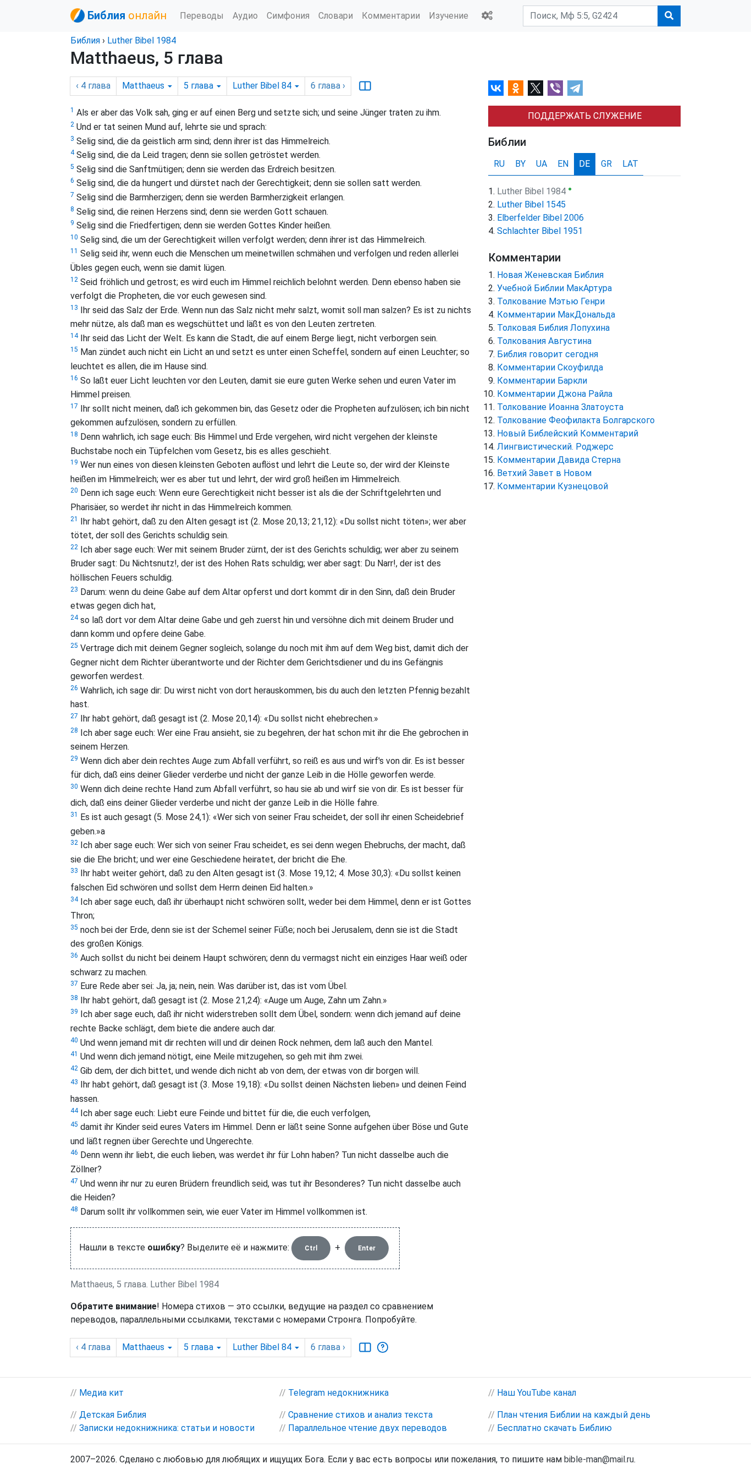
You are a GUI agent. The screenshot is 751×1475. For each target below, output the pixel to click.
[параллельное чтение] (365, 86)
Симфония (288, 15)
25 (74, 645)
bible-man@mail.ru (599, 1459)
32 (74, 842)
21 (74, 519)
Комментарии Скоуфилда (550, 367)
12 (74, 279)
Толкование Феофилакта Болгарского (576, 420)
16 (74, 378)
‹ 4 (93, 85)
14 (74, 336)
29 (74, 758)
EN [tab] (562, 164)
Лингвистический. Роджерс (555, 446)
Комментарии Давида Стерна (559, 460)
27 (74, 716)
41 (74, 1054)
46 (74, 1152)
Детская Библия (112, 1415)
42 (74, 1068)
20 (74, 490)
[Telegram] (575, 88)
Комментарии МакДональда (556, 314)
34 (74, 899)
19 (74, 462)
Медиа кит (101, 1392)
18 (74, 434)
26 (74, 688)
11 (74, 251)
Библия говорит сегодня (547, 354)
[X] (535, 88)
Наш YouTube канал (536, 1392)
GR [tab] (606, 164)
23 (74, 589)
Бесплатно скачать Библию (554, 1428)
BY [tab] (520, 164)
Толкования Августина (544, 341)
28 (74, 730)
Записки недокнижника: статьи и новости (167, 1428)
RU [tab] (499, 164)
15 (74, 349)
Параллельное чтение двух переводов (367, 1428)
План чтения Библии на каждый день (573, 1415)
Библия (85, 40)
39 (74, 1011)
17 (74, 406)
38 (74, 998)
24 (74, 617)
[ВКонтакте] (496, 88)
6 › (328, 85)
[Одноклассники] (515, 88)
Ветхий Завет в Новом (544, 473)
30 (74, 786)
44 (74, 1111)
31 (74, 814)
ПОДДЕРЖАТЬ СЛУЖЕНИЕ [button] (585, 116)
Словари (335, 15)
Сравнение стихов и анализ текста (360, 1415)
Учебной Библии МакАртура (554, 288)
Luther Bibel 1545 (531, 204)
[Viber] (555, 88)
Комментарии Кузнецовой (552, 486)
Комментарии (391, 15)
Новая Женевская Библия (550, 275)
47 (74, 1181)
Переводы (202, 15)
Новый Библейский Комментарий (567, 433)
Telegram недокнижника (338, 1392)
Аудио (245, 15)
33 (74, 871)
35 (74, 927)
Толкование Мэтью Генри (551, 301)
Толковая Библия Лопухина (553, 328)
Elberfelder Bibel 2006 (540, 217)
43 (74, 1082)
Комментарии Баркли (542, 380)
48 (74, 1209)
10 (74, 237)
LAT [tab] (630, 164)
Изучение (448, 15)
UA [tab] (541, 164)
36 (74, 955)
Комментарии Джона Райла (554, 394)
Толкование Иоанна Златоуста (560, 407)
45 (74, 1124)
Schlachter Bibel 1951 (540, 231)
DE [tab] (584, 164)
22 (74, 547)
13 (74, 308)
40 (74, 1040)
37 (74, 983)
